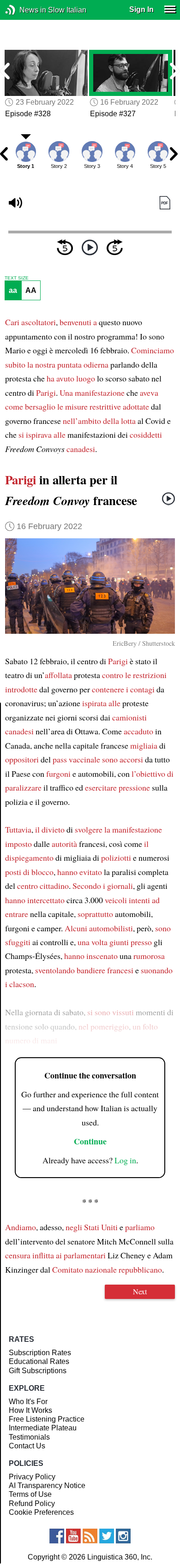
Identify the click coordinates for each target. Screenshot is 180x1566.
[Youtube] (73, 1536)
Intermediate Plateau (43, 1428)
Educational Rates (39, 1361)
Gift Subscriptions (37, 1371)
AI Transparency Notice (47, 1485)
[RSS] (90, 1536)
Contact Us (27, 1446)
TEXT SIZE (17, 278)
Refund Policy (32, 1503)
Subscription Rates (40, 1353)
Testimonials (29, 1437)
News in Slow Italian (24, 10)
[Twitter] (106, 1536)
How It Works (30, 1410)
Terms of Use (30, 1494)
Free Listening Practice (46, 1419)
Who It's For (28, 1401)
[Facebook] (56, 1536)
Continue (90, 1141)
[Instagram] (123, 1536)
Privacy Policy (32, 1477)
